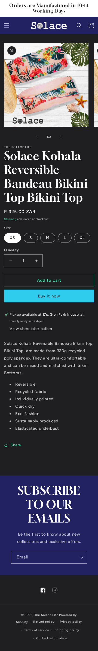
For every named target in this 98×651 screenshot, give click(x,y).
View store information (31, 328)
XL (82, 237)
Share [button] (15, 445)
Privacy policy (71, 622)
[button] (7, 26)
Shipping (10, 219)
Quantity (11, 250)
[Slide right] (61, 137)
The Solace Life (47, 615)
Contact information (51, 638)
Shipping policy (67, 630)
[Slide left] (37, 137)
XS (12, 237)
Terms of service (36, 630)
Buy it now (49, 296)
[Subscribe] (81, 557)
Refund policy (43, 622)
